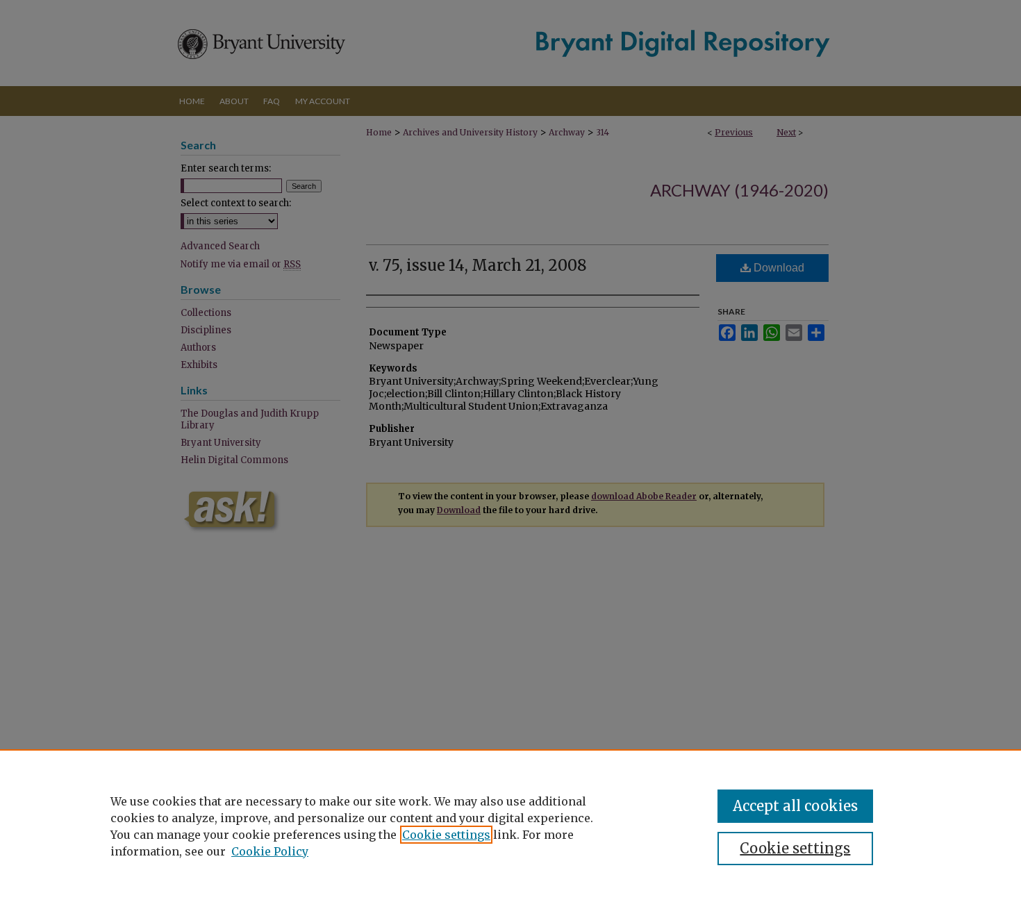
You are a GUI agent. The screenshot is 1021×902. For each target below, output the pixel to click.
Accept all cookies (795, 806)
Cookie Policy (269, 851)
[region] (510, 825)
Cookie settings (446, 835)
